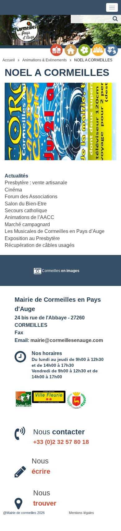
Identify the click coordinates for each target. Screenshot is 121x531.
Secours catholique (26, 210)
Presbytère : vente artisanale (36, 182)
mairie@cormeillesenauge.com (66, 340)
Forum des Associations (31, 196)
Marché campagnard (27, 224)
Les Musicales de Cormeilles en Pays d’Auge (55, 231)
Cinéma (13, 189)
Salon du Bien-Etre (26, 203)
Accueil (8, 60)
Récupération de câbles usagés (39, 245)
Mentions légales (81, 513)
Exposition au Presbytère (32, 238)
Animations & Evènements (44, 60)
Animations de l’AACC (29, 217)
